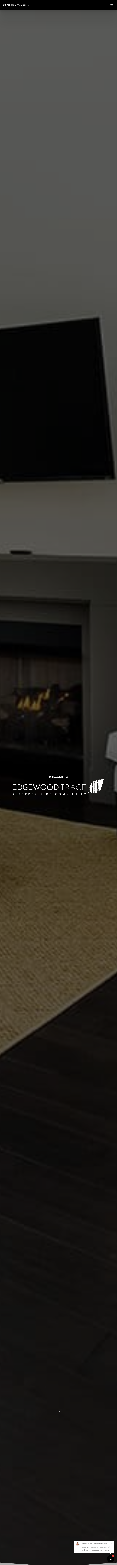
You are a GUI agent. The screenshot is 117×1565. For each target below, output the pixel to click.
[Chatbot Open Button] (110, 1558)
